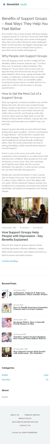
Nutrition (25, 379)
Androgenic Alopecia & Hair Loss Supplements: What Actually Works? (30, 293)
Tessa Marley (38, 227)
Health (25, 375)
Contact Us (25, 425)
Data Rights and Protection (25, 422)
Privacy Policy (25, 418)
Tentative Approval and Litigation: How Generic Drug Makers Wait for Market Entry (29, 337)
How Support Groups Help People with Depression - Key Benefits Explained (22, 236)
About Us (14, 415)
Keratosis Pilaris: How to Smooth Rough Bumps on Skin (29, 323)
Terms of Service (32, 415)
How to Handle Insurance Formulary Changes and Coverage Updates (30, 308)
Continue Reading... (10, 261)
